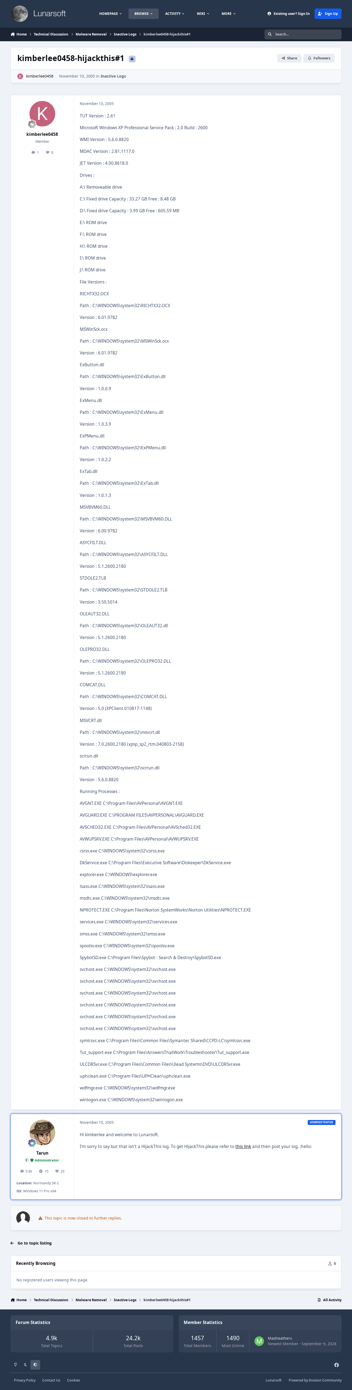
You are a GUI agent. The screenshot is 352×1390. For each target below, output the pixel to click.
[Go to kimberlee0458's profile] (20, 76)
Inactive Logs (113, 76)
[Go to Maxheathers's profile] (259, 1341)
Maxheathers (280, 1338)
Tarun (42, 1153)
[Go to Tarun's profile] (42, 1133)
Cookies (73, 1380)
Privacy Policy (24, 1380)
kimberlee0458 (39, 76)
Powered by (315, 1380)
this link (243, 1146)
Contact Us (51, 1380)
